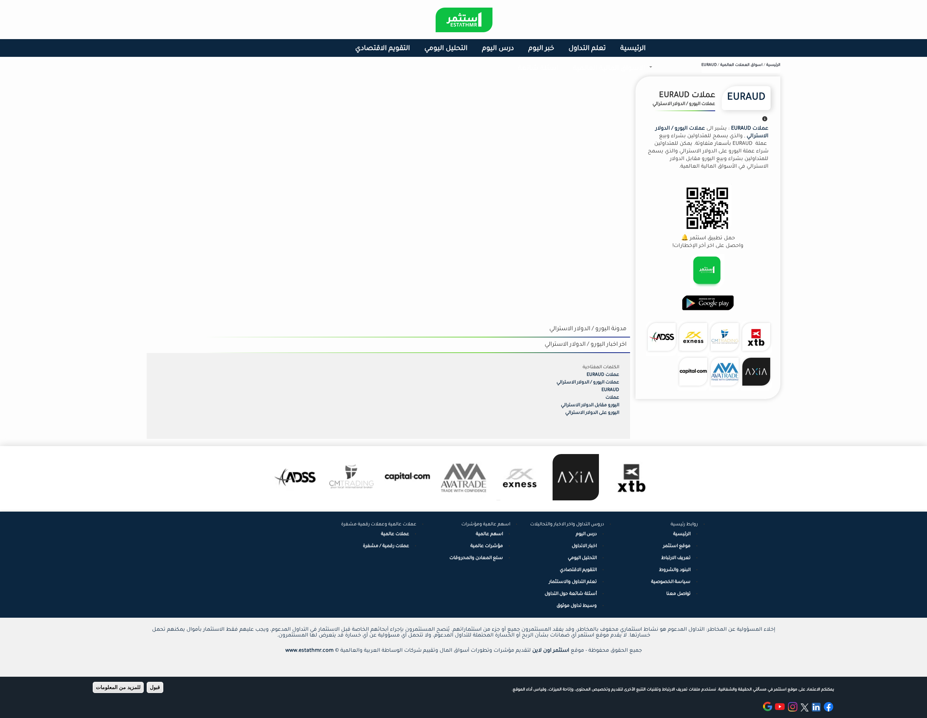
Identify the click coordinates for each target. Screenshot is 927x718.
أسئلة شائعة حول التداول (571, 594)
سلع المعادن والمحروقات (476, 558)
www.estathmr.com (309, 651)
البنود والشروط (675, 570)
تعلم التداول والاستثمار (573, 582)
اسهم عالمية (489, 534)
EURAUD (746, 98)
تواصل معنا (678, 594)
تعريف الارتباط (676, 558)
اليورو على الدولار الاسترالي (592, 413)
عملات (612, 397)
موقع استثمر (677, 546)
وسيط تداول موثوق (577, 606)
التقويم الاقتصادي (382, 49)
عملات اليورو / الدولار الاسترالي (588, 382)
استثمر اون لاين (550, 651)
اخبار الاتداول (584, 546)
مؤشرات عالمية (486, 546)
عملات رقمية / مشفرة (386, 546)
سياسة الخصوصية (671, 582)
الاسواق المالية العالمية (613, 72)
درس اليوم (498, 49)
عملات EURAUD (603, 375)
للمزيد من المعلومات (118, 687)
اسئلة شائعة (538, 68)
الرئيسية (633, 49)
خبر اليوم (541, 49)
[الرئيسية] (464, 20)
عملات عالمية (395, 534)
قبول (155, 687)
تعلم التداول (587, 49)
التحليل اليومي (445, 49)
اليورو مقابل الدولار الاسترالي (590, 405)
